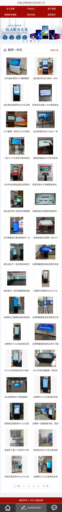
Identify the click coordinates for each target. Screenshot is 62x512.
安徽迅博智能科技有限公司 (31, 3)
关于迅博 (10, 9)
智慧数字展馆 (10, 14)
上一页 (17, 486)
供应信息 (31, 14)
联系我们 (52, 14)
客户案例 (52, 9)
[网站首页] (8, 507)
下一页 (45, 486)
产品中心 (31, 9)
